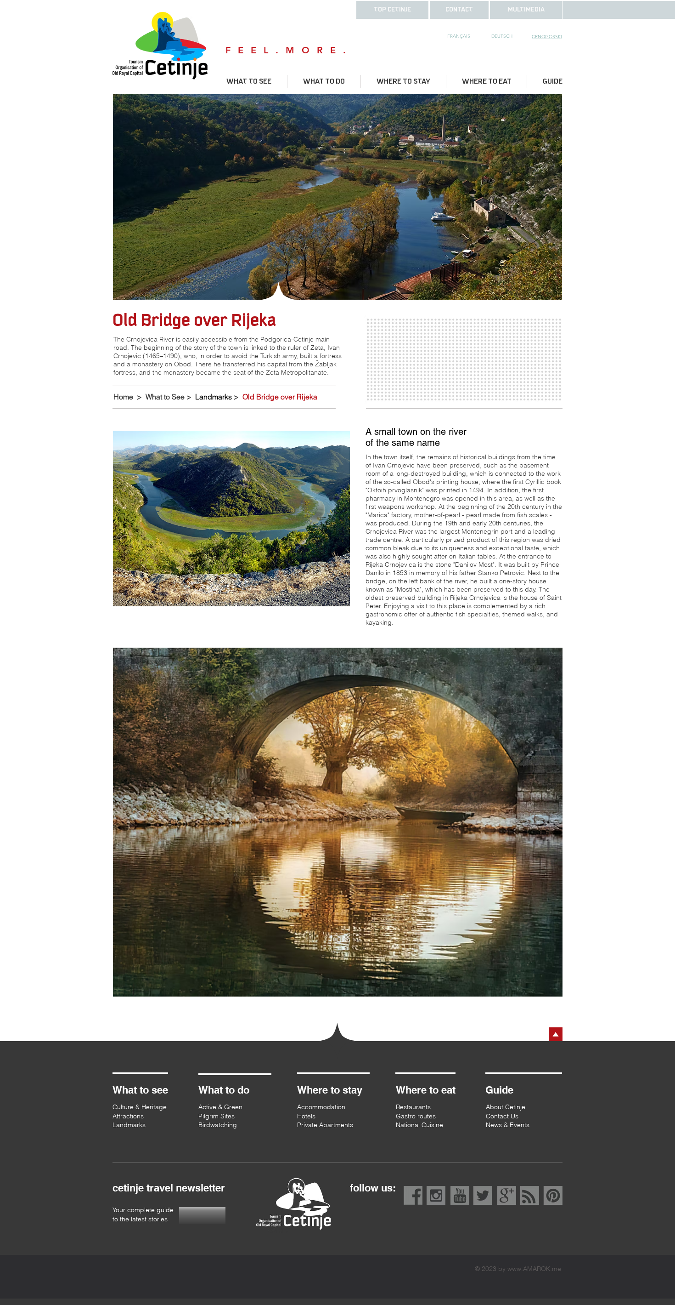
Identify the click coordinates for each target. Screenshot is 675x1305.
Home (123, 396)
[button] (459, 10)
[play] (542, 291)
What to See (165, 396)
